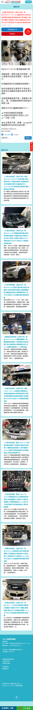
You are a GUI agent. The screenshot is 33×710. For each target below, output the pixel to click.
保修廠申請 (5, 666)
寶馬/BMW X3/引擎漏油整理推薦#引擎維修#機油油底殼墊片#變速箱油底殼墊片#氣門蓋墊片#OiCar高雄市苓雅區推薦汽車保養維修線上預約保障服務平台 (16, 448)
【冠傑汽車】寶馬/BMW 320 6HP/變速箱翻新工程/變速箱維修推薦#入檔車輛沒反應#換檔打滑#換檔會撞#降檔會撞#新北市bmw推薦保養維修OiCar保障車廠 (16, 342)
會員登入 (6, 708)
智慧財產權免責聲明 (8, 659)
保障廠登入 (5, 669)
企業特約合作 (6, 661)
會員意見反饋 (6, 663)
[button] (30, 53)
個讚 (7, 134)
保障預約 (12, 34)
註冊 (11, 708)
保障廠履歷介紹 (12, 29)
